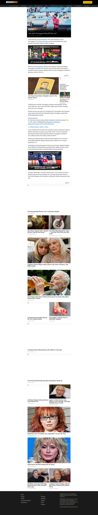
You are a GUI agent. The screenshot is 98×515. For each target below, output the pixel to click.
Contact (22, 496)
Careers (22, 498)
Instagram (43, 498)
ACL (30, 6)
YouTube (43, 500)
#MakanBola (50, 122)
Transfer (86, 6)
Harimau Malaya (13, 6)
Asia (46, 6)
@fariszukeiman (33, 118)
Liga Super (23, 6)
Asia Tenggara (38, 6)
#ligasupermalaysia (34, 124)
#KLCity (42, 124)
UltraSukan (69, 6)
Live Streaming (87, 2)
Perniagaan (78, 6)
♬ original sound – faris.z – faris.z (38, 127)
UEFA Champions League (56, 6)
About (22, 494)
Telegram (43, 504)
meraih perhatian (43, 41)
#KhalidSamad (49, 124)
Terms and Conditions (26, 500)
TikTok (42, 502)
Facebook (43, 496)
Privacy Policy (24, 502)
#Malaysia (57, 122)
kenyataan (40, 66)
